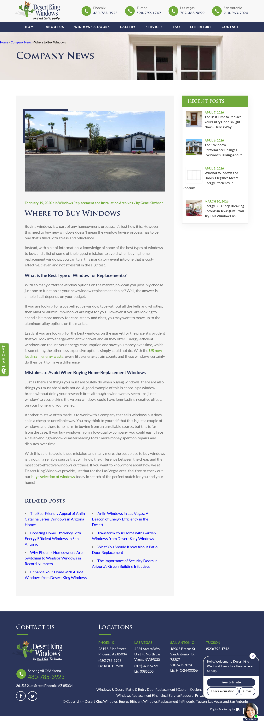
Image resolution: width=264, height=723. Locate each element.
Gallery (128, 27)
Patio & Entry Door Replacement (150, 689)
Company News (21, 42)
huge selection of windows (53, 476)
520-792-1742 (149, 13)
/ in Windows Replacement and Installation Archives (93, 203)
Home (30, 27)
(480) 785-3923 (109, 660)
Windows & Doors (92, 27)
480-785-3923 (105, 13)
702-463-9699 (192, 13)
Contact (230, 27)
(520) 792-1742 (217, 649)
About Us (55, 27)
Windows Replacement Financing (141, 695)
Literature (201, 27)
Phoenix (188, 701)
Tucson (201, 701)
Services (154, 27)
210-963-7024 (236, 13)
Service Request (181, 695)
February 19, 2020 (38, 203)
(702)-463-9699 (146, 666)
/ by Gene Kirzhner (148, 203)
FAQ (176, 27)
